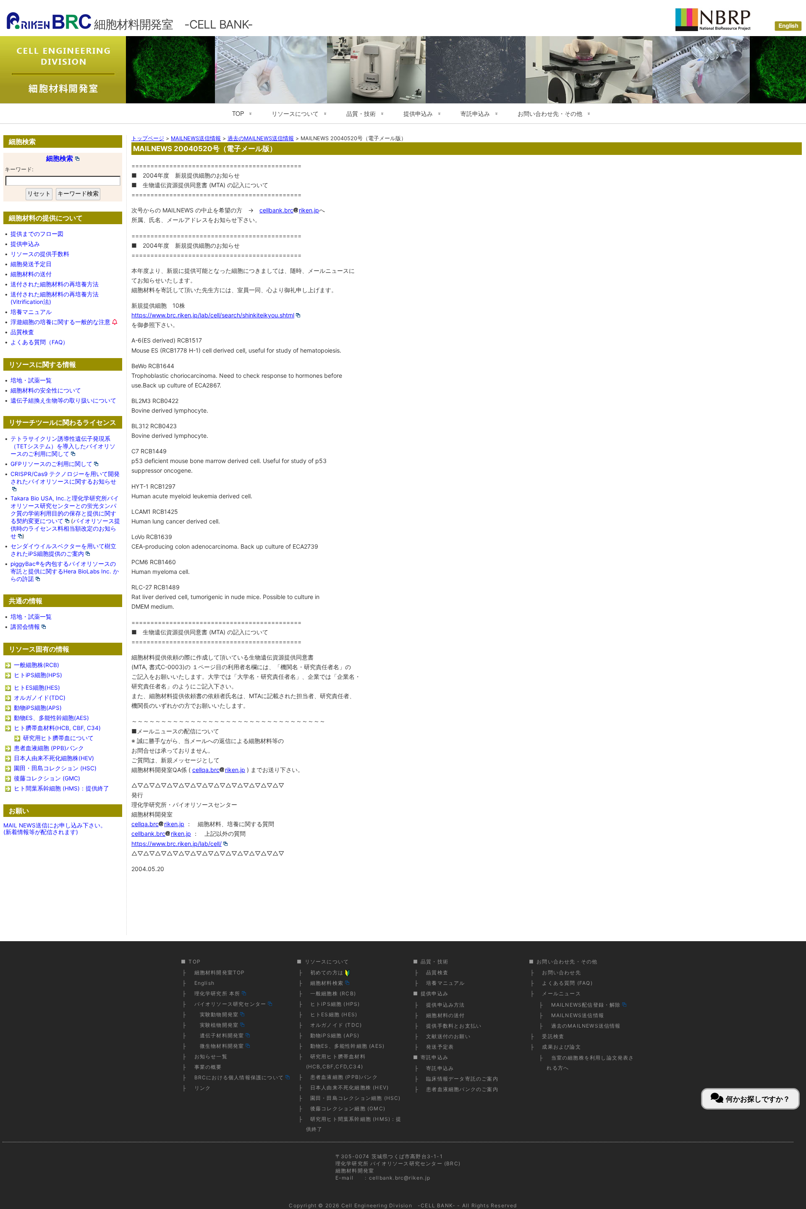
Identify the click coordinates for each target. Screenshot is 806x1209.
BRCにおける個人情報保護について (239, 1077)
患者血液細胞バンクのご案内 (462, 1089)
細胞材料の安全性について (45, 390)
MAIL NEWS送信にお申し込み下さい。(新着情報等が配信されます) (54, 829)
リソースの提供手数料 (39, 254)
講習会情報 (25, 626)
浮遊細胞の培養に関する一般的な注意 (60, 322)
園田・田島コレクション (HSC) (55, 768)
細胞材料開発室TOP (219, 972)
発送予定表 (440, 1047)
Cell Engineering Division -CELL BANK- (398, 1205)
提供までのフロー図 (36, 233)
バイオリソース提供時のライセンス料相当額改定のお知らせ (65, 528)
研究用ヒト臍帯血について (58, 738)
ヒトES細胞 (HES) (333, 1014)
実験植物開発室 (216, 1025)
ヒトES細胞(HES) (37, 687)
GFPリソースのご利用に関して (51, 464)
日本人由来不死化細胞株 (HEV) (349, 1087)
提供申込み (25, 244)
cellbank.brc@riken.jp (399, 1178)
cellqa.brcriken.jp (218, 769)
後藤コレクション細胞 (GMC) (347, 1108)
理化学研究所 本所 (217, 993)
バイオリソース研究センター (230, 1004)
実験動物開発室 (216, 1014)
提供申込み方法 (445, 1005)
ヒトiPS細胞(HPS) (38, 675)
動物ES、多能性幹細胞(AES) (51, 717)
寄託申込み (440, 1068)
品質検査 (22, 332)
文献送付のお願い (448, 1036)
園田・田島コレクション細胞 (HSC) (355, 1098)
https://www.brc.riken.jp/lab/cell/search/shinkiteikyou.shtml (212, 315)
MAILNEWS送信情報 (577, 1015)
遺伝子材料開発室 (219, 1035)
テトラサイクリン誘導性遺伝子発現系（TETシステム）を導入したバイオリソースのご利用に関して (62, 446)
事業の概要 (208, 1067)
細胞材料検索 (326, 983)
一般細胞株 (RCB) (333, 993)
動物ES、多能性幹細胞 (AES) (347, 1046)
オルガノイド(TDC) (39, 697)
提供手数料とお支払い (454, 1026)
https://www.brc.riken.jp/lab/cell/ (176, 843)
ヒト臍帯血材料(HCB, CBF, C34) (57, 728)
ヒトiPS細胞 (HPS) (335, 1004)
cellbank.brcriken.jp (289, 210)
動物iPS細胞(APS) (38, 707)
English (204, 983)
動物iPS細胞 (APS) (335, 1035)
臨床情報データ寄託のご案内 (462, 1079)
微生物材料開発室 (219, 1046)
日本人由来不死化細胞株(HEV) (54, 758)
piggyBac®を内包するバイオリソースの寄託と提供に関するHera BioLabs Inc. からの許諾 (64, 571)
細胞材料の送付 (31, 274)
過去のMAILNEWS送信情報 (586, 1026)
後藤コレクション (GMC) (47, 778)
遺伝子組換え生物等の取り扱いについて (63, 400)
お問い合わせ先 (561, 972)
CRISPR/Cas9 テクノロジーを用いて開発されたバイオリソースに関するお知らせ (65, 478)
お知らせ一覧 (211, 1056)
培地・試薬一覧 (31, 380)
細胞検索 (59, 158)
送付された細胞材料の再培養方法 (54, 284)
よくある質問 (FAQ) (567, 983)
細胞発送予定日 (31, 264)
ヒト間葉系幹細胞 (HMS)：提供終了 (61, 788)
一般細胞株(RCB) (36, 665)
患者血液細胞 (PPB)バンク (49, 748)
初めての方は (326, 972)
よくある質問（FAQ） (39, 342)
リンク (202, 1088)
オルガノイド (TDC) (336, 1025)
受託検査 (553, 1036)
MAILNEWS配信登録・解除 (586, 1005)
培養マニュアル (31, 312)
